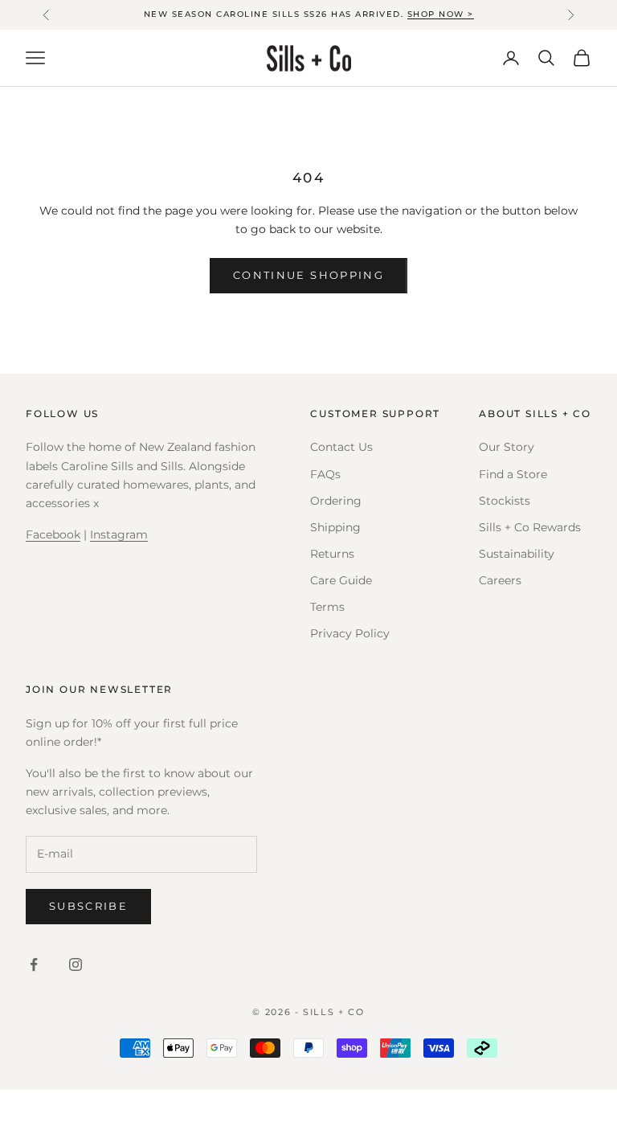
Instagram (119, 534)
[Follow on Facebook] (34, 964)
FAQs (325, 474)
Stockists (504, 500)
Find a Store (513, 474)
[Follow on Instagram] (75, 964)
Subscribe (88, 905)
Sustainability (516, 554)
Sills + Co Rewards (530, 527)
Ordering (336, 500)
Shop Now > (440, 14)
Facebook (53, 534)
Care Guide (341, 580)
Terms (327, 607)
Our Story (506, 447)
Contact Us (341, 447)
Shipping (335, 527)
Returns (332, 554)
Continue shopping (308, 274)
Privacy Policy (350, 633)
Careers (500, 580)
